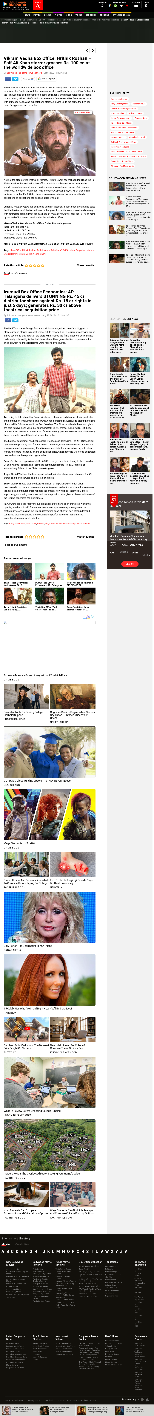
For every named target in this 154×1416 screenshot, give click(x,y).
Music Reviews (111, 1362)
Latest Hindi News (112, 1341)
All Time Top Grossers (139, 1279)
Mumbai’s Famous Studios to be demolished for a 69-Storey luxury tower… (128, 539)
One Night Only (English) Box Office (90, 1275)
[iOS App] (147, 1399)
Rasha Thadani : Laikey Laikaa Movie (126, 152)
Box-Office (16, 250)
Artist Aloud (109, 1351)
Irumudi (41, 523)
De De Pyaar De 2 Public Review (65, 1306)
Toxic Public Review (63, 1269)
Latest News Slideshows (15, 1360)
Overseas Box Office (139, 1284)
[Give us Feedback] (136, 6)
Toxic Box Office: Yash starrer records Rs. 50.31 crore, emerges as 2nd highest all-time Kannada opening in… (138, 245)
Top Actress (139, 1300)
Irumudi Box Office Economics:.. (124, 128)
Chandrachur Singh (137, 137)
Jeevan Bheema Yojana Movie (123, 109)
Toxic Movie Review (119, 99)
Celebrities (22, 1244)
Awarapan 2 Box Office (87, 1294)
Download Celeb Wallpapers (138, 1350)
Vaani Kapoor (110, 1280)
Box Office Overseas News (16, 1357)
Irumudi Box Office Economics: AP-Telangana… (49, 584)
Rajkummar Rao (111, 1296)
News (22, 20)
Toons (35, 1360)
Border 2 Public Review (64, 1302)
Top (111, 1262)
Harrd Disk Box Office (87, 1284)
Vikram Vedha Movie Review (77, 244)
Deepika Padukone (113, 1274)
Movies (6, 1244)
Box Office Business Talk (16, 1354)
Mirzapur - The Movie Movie (122, 166)
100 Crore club (138, 1289)
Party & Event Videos (63, 1352)
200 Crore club (138, 1293)
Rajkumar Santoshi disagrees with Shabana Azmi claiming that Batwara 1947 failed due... (119, 346)
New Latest (61, 1338)
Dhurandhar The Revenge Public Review (64, 1294)
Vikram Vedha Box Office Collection (39, 244)
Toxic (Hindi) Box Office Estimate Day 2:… (15, 608)
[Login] (146, 6)
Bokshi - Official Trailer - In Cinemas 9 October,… (89, 1358)
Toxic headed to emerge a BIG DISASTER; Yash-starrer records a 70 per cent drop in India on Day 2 (138, 216)
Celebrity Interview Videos (65, 1346)
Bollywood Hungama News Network (24, 73)
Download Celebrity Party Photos (140, 1361)
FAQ (95, 1400)
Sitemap (108, 1357)
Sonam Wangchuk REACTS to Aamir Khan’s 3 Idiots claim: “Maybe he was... (119, 478)
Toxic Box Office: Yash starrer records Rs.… (46, 608)
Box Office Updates (13, 1352)
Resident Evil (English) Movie (17, 1295)
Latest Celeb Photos (41, 1346)
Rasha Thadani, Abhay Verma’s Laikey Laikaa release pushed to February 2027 (139, 379)
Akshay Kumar (111, 1266)
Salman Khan (110, 1285)
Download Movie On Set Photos (139, 1381)
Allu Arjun (109, 1277)
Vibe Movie (10, 1297)
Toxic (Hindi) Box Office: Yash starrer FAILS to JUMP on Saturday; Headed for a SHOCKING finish (138, 187)
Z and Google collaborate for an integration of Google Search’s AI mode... (119, 379)
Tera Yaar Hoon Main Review (41, 1297)
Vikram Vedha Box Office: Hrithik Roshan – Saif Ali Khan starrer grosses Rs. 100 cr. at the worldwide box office (73, 20)
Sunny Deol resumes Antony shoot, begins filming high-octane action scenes (138, 346)
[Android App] (142, 1399)
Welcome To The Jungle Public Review (65, 1285)
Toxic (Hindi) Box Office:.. (121, 123)
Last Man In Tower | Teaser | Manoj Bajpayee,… (90, 1344)
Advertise (19, 1400)
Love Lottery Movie (13, 1292)
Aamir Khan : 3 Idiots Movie (122, 133)
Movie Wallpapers (40, 1357)
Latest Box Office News (15, 1349)
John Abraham (111, 1288)
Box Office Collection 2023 (138, 1304)
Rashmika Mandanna (120, 147)
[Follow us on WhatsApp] (115, 6)
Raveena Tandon (118, 137)
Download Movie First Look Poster (139, 1368)
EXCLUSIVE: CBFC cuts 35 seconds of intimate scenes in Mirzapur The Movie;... (139, 410)
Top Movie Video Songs (64, 1343)
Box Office (90, 1262)
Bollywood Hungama (10, 20)
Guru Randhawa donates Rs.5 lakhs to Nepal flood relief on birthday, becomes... (139, 478)
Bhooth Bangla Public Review (64, 1289)
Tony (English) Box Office (89, 1266)
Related (115, 318)
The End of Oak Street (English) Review (41, 1280)
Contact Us (63, 1400)
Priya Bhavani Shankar (56, 523)
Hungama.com (111, 1349)
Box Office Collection (138, 1270)
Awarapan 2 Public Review (62, 1277)
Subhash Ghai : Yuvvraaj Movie (123, 142)
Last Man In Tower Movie (16, 1284)
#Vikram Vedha (83, 112)
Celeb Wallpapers (40, 1349)
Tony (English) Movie (119, 104)
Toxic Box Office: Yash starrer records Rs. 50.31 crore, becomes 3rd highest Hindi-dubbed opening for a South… (138, 258)
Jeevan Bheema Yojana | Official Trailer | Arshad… (89, 1354)
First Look (36, 1354)
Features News (141, 118)
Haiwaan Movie (12, 1286)
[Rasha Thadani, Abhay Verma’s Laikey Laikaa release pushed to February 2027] (140, 364)
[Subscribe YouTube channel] (127, 6)
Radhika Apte (43, 250)
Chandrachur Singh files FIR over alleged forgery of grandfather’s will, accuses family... (139, 444)
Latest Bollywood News (121, 118)
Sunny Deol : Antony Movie (122, 161)
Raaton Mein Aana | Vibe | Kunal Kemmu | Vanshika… (89, 1349)
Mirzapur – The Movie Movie (17, 1276)
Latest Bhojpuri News (113, 1343)
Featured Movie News (14, 1346)
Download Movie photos (139, 1356)
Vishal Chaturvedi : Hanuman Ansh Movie (128, 156)
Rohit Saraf (56, 250)
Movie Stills (37, 1352)
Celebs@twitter (111, 1346)
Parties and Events (40, 1343)
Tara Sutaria (109, 1293)
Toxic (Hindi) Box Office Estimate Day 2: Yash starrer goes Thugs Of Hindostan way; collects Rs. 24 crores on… (138, 230)
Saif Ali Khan (69, 250)
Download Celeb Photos (139, 1344)
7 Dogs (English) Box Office (89, 1272)
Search (130, 564)
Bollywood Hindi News (15, 1368)
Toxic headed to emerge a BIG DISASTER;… (80, 584)
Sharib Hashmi (11, 254)
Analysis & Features (138, 1275)
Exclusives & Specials (64, 1354)
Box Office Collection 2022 (138, 1311)
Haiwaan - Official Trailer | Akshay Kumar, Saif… (89, 1368)
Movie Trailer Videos (63, 1349)
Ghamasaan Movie (13, 1289)
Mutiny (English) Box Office (89, 1286)
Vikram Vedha (25, 254)
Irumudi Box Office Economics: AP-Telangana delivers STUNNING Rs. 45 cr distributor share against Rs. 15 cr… (138, 201)
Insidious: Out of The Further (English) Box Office (90, 1280)
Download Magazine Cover (138, 1374)
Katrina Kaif (109, 1269)
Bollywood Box (140, 1263)
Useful (111, 1336)
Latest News (131, 318)
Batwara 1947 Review (41, 1276)
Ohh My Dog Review (40, 1286)
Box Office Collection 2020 (138, 1324)
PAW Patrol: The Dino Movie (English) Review (42, 1273)
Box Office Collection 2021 (138, 1317)
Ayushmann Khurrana (113, 1291)
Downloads (140, 1338)
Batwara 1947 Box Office (88, 1296)
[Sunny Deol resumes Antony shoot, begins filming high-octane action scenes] (140, 330)
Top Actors (138, 1297)
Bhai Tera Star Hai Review (42, 1289)
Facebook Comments (16, 273)
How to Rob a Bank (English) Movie (17, 1273)
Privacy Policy (34, 1400)
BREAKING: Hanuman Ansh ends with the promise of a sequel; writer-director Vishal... (118, 411)
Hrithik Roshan (29, 250)
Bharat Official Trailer (113, 1365)
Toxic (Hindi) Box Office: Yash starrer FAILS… (16, 584)
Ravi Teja (72, 523)
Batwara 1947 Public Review (63, 1273)
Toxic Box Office (117, 113)
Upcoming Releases (14, 1362)
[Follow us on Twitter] (121, 6)
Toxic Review (38, 1269)
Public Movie (62, 1263)
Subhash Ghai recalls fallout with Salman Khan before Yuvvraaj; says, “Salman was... (119, 445)
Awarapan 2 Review (40, 1284)
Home (7, 1400)
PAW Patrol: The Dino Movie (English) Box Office (90, 1290)
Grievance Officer (80, 1400)
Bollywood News (135, 113)
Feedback (49, 1400)
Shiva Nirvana (83, 523)
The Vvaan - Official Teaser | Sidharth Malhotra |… (90, 1363)
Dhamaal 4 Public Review (65, 1281)
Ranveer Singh (111, 1272)
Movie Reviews (12, 1365)
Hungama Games (112, 1354)
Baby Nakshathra (17, 523)
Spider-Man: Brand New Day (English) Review (42, 1293)
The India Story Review (42, 1301)
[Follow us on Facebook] (110, 5)
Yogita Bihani (39, 254)
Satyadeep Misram (85, 250)
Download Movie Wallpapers (138, 1388)
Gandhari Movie (138, 104)
